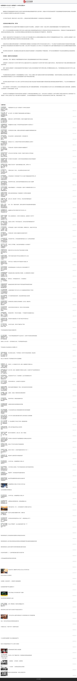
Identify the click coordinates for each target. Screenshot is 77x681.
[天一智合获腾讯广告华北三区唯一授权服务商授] (38, 423)
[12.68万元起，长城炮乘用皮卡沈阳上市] (38, 462)
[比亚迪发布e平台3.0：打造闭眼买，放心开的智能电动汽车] (38, 377)
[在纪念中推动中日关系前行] (38, 577)
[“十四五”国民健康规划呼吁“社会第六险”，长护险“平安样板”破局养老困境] (38, 337)
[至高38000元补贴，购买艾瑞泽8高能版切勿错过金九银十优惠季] (38, 183)
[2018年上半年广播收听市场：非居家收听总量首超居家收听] (38, 656)
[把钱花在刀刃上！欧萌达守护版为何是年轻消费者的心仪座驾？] (38, 143)
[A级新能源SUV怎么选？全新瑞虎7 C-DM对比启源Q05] (38, 109)
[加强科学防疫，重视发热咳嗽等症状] (38, 400)
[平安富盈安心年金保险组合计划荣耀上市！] (38, 348)
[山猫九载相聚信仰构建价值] (38, 491)
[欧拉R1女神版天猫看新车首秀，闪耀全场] (38, 514)
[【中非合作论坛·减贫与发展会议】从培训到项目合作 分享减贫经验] (38, 616)
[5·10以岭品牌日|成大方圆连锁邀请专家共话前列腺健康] (38, 411)
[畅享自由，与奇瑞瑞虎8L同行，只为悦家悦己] (38, 280)
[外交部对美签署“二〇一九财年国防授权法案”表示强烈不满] (38, 554)
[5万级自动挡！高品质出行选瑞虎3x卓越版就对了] (38, 149)
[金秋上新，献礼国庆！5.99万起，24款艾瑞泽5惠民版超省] (38, 200)
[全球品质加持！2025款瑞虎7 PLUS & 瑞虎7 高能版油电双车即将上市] (38, 177)
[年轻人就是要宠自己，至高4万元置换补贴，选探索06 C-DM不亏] (38, 217)
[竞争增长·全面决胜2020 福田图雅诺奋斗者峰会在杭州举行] (38, 440)
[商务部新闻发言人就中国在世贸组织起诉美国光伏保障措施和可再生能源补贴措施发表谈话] (38, 542)
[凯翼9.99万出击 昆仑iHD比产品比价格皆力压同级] (38, 251)
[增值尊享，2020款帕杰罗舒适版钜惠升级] (38, 474)
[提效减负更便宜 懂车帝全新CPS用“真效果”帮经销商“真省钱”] (38, 286)
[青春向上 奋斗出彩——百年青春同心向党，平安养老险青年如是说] (38, 343)
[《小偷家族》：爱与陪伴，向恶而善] (38, 662)
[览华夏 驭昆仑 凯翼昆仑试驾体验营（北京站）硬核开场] (38, 303)
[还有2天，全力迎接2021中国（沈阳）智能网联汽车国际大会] (38, 365)
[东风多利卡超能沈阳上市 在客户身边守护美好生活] (38, 320)
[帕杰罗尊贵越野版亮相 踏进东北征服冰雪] (38, 480)
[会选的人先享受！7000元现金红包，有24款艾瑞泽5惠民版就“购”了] (38, 223)
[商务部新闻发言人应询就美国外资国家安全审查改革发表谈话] (38, 537)
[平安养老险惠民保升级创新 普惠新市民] (38, 331)
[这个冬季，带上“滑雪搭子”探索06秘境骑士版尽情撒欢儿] (38, 114)
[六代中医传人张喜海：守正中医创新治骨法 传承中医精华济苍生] (38, 468)
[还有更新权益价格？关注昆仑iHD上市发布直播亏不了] (38, 268)
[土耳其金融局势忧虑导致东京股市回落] (38, 559)
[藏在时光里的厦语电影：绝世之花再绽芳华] (38, 674)
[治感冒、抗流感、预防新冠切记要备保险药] (38, 394)
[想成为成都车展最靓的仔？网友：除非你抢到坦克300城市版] (38, 388)
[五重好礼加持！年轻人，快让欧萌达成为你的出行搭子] (38, 171)
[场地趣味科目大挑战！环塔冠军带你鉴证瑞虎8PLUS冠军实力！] (38, 126)
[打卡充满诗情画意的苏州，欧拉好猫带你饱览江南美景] (38, 297)
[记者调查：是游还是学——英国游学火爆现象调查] (38, 582)
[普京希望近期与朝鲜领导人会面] (38, 599)
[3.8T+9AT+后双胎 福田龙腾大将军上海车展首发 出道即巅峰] (38, 417)
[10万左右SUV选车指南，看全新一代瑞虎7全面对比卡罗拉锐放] (38, 154)
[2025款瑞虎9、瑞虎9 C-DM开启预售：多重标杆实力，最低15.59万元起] (38, 229)
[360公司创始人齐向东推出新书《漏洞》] (38, 594)
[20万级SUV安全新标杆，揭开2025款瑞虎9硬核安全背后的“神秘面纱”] (38, 160)
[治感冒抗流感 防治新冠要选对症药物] (38, 405)
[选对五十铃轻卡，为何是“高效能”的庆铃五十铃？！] (38, 451)
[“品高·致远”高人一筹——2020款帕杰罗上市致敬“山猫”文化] (38, 508)
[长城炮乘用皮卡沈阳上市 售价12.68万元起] (38, 485)
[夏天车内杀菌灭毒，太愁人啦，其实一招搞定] (38, 434)
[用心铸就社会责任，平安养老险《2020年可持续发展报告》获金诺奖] (38, 354)
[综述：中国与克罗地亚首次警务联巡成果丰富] (38, 622)
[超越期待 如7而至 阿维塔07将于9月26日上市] (38, 211)
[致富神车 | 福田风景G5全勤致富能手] (38, 457)
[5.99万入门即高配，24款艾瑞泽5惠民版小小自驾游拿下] (38, 246)
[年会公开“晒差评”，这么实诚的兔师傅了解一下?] (38, 525)
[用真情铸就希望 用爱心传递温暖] (38, 651)
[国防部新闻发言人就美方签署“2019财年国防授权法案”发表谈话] (38, 548)
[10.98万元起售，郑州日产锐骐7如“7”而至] (38, 326)
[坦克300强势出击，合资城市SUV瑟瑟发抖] (38, 383)
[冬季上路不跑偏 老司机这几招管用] (38, 428)
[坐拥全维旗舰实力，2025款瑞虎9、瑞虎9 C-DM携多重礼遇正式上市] (38, 189)
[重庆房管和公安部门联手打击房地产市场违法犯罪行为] (38, 611)
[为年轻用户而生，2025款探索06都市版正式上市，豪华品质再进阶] (38, 240)
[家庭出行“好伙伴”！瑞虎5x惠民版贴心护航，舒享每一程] (38, 166)
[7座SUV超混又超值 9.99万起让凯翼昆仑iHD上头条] (38, 257)
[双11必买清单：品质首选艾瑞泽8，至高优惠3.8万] (38, 137)
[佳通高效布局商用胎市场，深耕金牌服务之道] (38, 502)
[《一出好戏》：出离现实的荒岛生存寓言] (38, 668)
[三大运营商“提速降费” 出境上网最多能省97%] (38, 639)
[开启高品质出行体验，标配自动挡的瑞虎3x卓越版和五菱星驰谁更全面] (38, 132)
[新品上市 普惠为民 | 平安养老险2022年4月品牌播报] (38, 360)
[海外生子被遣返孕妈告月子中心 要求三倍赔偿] (38, 645)
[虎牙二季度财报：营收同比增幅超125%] (38, 605)
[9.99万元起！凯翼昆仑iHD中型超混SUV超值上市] (38, 263)
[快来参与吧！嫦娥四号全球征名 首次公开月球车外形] (38, 571)
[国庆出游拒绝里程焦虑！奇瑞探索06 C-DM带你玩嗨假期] (38, 194)
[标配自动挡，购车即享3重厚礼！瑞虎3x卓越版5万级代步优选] (38, 120)
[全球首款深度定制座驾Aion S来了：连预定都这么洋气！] (38, 519)
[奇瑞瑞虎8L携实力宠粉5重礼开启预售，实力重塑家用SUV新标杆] (38, 274)
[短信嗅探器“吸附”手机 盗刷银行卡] (38, 588)
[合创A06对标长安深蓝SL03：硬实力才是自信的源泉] (38, 308)
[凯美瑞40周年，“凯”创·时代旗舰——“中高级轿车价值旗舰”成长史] (38, 314)
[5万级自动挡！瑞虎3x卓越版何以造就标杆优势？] (38, 234)
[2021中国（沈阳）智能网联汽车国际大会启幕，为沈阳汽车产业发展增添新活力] (38, 371)
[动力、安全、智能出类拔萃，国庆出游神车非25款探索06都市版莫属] (38, 206)
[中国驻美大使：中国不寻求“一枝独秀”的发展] (38, 628)
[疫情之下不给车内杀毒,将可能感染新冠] (38, 445)
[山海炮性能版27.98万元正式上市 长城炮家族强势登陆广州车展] (38, 291)
